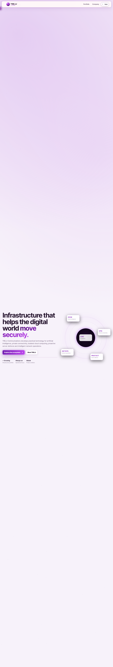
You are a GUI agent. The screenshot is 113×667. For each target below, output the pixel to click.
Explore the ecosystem (13, 352)
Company (95, 4)
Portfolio (86, 4)
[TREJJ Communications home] (15, 4)
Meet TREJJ (32, 352)
